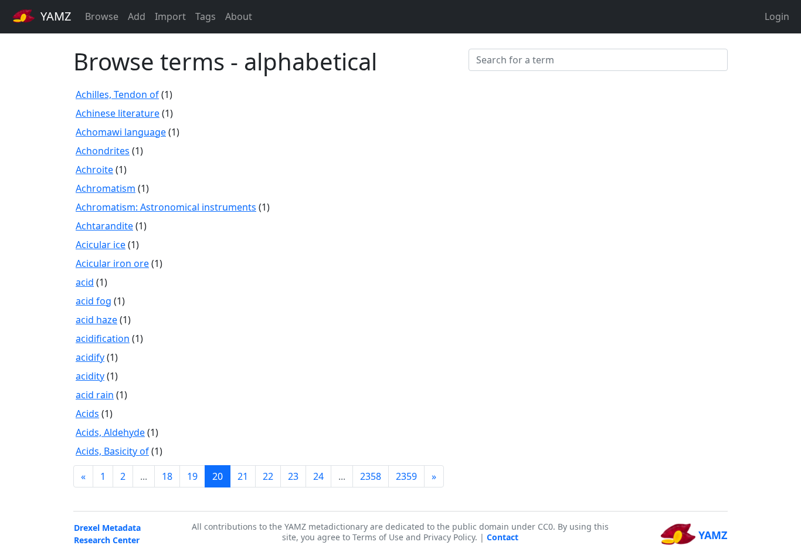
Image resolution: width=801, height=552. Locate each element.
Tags (205, 16)
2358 (370, 476)
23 (293, 476)
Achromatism (105, 188)
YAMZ (54, 16)
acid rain (95, 394)
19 (192, 476)
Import (170, 16)
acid (85, 282)
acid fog (93, 300)
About (238, 16)
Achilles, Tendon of (117, 94)
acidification (103, 338)
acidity (90, 376)
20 (217, 476)
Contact (502, 537)
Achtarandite (104, 225)
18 (167, 476)
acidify (90, 357)
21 (242, 476)
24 (318, 476)
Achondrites (103, 150)
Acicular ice (100, 244)
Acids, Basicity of (112, 451)
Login (777, 16)
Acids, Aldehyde (110, 432)
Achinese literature (117, 113)
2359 (406, 476)
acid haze (96, 319)
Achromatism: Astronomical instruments (166, 207)
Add (136, 16)
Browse (101, 16)
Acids (87, 413)
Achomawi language (121, 132)
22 (268, 476)
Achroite (94, 169)
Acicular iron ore (112, 263)
